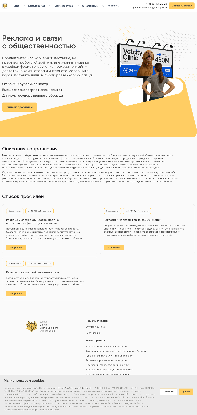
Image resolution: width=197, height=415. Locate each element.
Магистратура (63, 5)
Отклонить (168, 392)
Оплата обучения (96, 327)
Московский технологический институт (108, 365)
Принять (186, 392)
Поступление (93, 333)
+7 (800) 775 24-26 (156, 4)
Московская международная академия (107, 374)
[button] (18, 6)
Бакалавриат (36, 5)
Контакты (113, 6)
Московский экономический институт (106, 346)
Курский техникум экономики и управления (109, 356)
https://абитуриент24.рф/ (73, 388)
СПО (16, 5)
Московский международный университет (109, 370)
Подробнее (16, 247)
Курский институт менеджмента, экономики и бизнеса (116, 351)
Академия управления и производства (107, 360)
